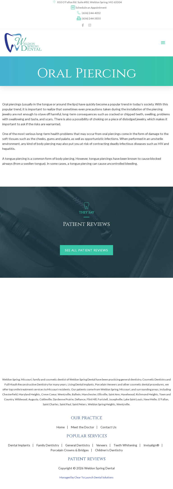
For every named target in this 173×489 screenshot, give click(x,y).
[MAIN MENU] (163, 42)
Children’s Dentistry (109, 450)
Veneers (101, 445)
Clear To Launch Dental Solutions (94, 477)
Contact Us (108, 427)
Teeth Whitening (125, 445)
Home (61, 427)
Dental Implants (19, 445)
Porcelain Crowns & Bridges (69, 450)
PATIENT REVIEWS (86, 459)
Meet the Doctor (82, 427)
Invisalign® (151, 445)
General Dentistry (77, 445)
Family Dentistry (47, 445)
